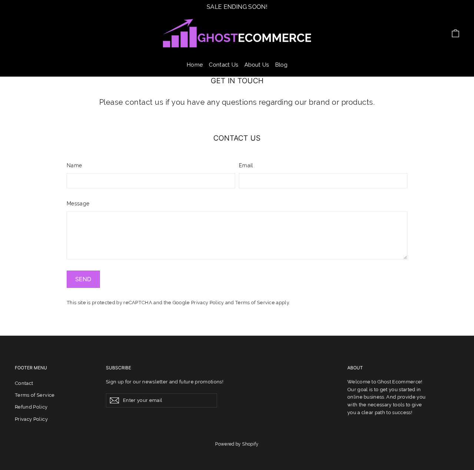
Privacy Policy (207, 302)
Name (74, 165)
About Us (256, 64)
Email (246, 165)
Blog (281, 64)
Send (83, 279)
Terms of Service (255, 302)
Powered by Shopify (236, 444)
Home (195, 64)
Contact (24, 383)
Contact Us (223, 64)
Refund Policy (31, 407)
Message (78, 204)
